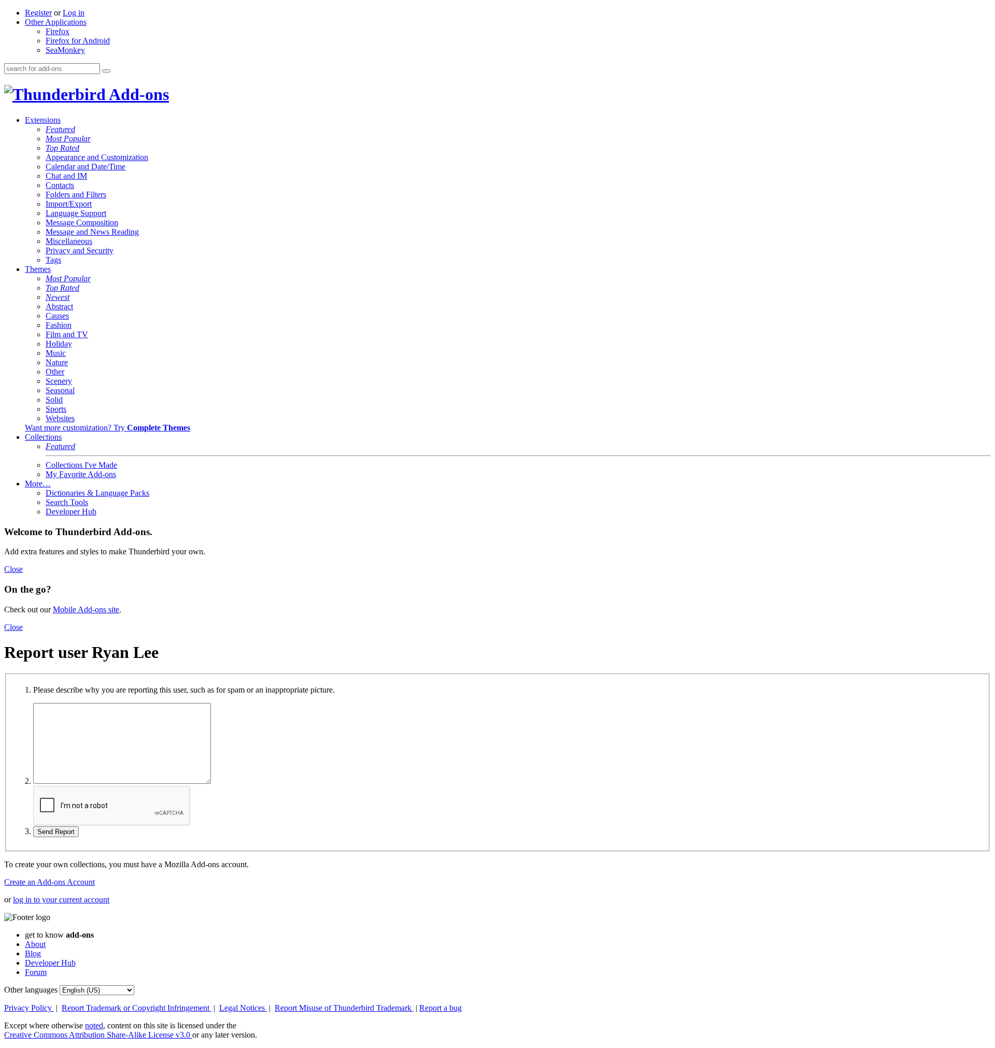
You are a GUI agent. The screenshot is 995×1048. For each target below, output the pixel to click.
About (35, 944)
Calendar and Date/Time (85, 166)
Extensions (43, 120)
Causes (57, 315)
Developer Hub (71, 511)
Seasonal (60, 390)
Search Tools (67, 502)
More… (38, 483)
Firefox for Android (78, 40)
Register (38, 12)
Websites (60, 418)
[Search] (106, 71)
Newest (57, 297)
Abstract (59, 306)
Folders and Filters (76, 194)
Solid (54, 399)
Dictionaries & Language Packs (97, 493)
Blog (33, 953)
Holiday (59, 343)
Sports (56, 409)
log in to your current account (61, 899)
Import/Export (69, 203)
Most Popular (68, 138)
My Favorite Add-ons (81, 474)
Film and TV (67, 334)
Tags (53, 259)
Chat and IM (66, 175)
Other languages (31, 989)
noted (94, 1025)
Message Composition (82, 222)
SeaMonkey (65, 50)
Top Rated (62, 147)
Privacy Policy (29, 1007)
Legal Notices (243, 1007)
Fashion (59, 325)
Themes (38, 269)
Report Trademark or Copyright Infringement (136, 1007)
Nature (57, 362)
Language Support (76, 213)
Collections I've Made (81, 465)
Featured (60, 129)
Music (56, 353)
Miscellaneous (69, 241)
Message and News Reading (92, 231)
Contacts (60, 185)
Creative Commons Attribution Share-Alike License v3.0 (98, 1034)
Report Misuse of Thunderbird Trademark (344, 1007)
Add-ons (137, 94)
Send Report (56, 832)
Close (13, 569)
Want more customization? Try (107, 427)
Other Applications (56, 22)
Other (55, 371)
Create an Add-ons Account (49, 882)
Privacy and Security (79, 250)
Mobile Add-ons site (86, 609)
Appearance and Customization (97, 157)
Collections (43, 437)
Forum (36, 972)
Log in (73, 12)
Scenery (59, 381)
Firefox (57, 31)
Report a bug (440, 1007)
